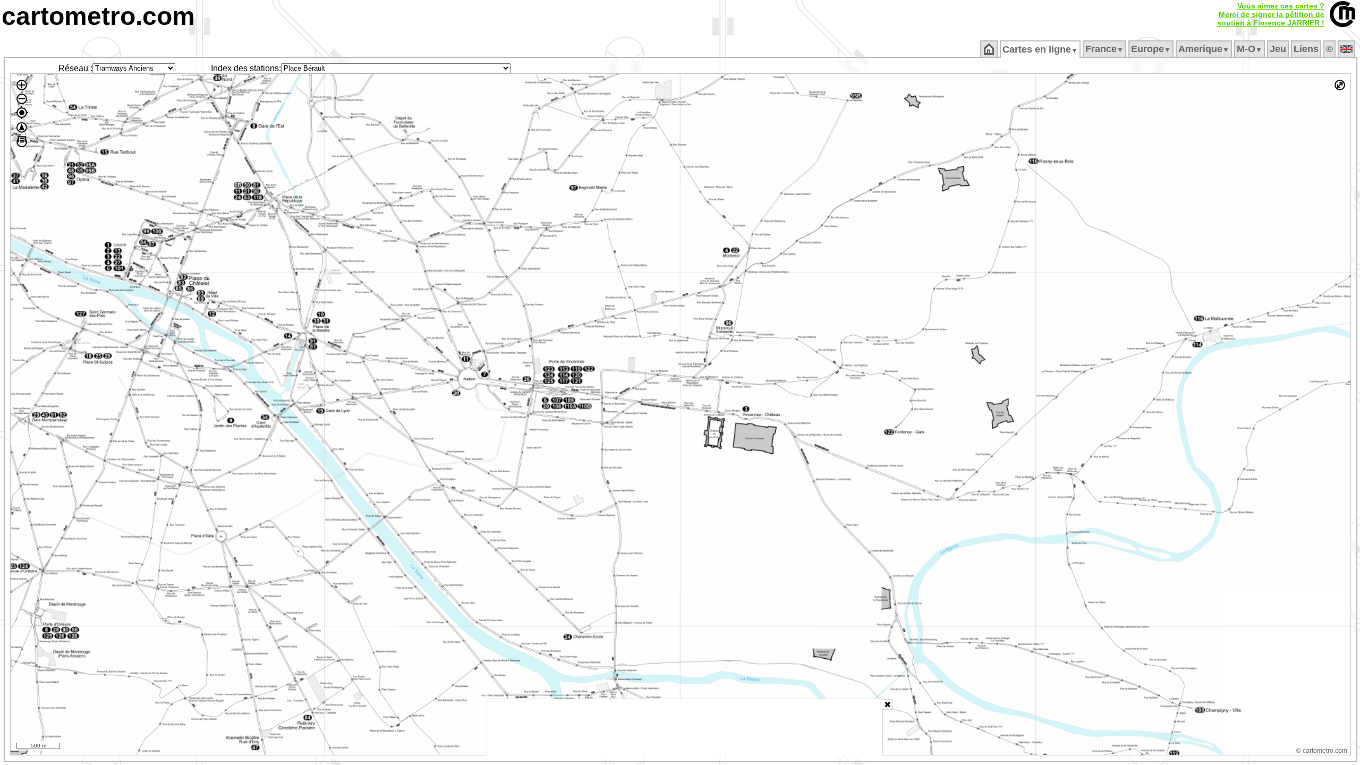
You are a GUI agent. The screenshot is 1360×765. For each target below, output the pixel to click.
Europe (1151, 49)
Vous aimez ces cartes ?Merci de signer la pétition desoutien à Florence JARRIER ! (1270, 14)
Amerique (1203, 49)
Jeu (1278, 49)
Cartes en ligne (1040, 49)
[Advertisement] (684, 727)
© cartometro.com (1321, 750)
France (1104, 49)
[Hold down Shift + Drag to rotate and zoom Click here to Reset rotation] (21, 127)
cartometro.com (98, 16)
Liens (1306, 49)
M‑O (1249, 49)
